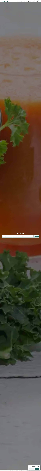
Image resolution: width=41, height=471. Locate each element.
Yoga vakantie (29, 1)
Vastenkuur (33, 1)
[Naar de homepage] (5, 1)
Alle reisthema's (37, 1)
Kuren (26, 1)
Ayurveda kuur (19, 1)
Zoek (36, 236)
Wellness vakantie (23, 1)
